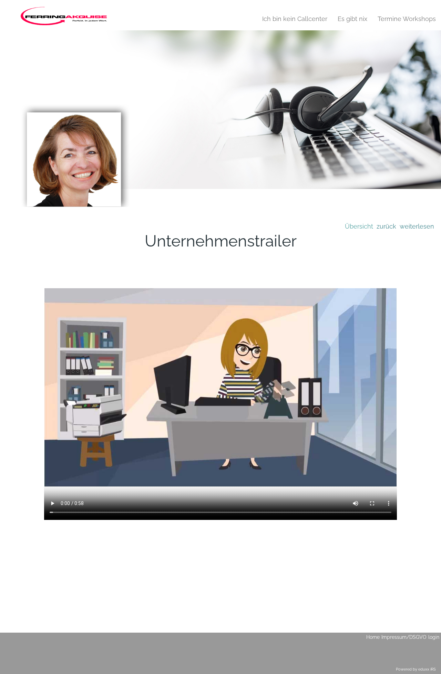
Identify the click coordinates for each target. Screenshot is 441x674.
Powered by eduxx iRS (416, 669)
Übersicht (359, 226)
